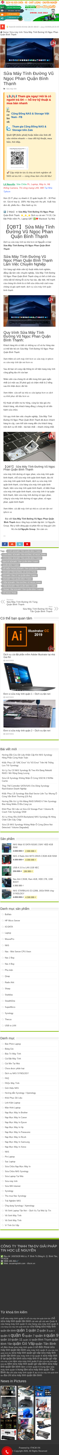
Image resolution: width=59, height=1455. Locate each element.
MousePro (9, 939)
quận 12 (27, 1339)
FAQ (7, 1078)
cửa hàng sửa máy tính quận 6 (43, 1324)
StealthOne (10, 1001)
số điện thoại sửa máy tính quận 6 (18, 1347)
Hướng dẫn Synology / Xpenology (20, 1093)
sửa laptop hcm (38, 393)
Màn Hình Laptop (12, 1107)
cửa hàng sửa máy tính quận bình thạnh (22, 558)
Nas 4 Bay (9, 964)
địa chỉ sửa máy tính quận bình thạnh (20, 561)
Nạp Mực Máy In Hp (14, 1127)
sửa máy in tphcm (45, 359)
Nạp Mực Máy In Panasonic (18, 1132)
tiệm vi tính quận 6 (30, 1366)
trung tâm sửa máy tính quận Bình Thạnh (22, 589)
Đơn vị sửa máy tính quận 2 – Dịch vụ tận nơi (26, 730)
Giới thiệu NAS (12, 1088)
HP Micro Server (12, 920)
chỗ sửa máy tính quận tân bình (28, 1319)
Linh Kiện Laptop (12, 1103)
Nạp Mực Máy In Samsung (17, 1142)
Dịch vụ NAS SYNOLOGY (17, 1073)
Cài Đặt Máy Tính (13, 1058)
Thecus (8, 1019)
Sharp (7, 988)
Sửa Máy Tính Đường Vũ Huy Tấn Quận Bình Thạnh (37, 609)
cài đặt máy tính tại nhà (25, 508)
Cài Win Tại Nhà (12, 1063)
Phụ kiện (9, 970)
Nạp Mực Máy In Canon (16, 1117)
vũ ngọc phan (9, 593)
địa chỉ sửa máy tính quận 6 (20, 1372)
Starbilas (9, 995)
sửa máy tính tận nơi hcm (18, 362)
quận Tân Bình (45, 1343)
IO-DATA (9, 927)
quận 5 (5, 1335)
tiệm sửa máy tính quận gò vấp (24, 1363)
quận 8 (40, 1335)
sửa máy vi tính (6, 1361)
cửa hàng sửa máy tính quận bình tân (15, 1327)
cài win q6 (37, 1321)
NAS (7, 945)
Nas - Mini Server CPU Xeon (18, 951)
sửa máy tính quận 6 (37, 1350)
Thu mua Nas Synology (15, 1196)
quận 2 (33, 1330)
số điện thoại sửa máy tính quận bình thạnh (24, 568)
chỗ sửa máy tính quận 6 (13, 1318)
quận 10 (6, 1339)
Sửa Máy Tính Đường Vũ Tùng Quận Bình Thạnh (22, 602)
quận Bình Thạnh (11, 565)
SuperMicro (10, 1007)
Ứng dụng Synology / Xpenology (19, 1206)
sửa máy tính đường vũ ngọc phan (19, 572)
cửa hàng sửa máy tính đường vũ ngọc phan (24, 555)
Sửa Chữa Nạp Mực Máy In (18, 1166)
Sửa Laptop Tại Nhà (14, 1176)
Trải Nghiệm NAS (13, 1201)
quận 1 (22, 1330)
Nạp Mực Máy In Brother (16, 1112)
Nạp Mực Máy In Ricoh (15, 1137)
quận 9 (52, 1335)
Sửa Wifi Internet (12, 1186)
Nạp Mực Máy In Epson (16, 1122)
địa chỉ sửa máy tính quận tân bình (23, 1375)
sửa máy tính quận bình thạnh (17, 579)
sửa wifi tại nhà (21, 393)
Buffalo (8, 914)
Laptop (8, 933)
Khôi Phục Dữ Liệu (13, 1098)
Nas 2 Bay (9, 958)
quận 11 (16, 1339)
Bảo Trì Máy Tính (13, 1054)
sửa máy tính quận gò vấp (26, 1352)
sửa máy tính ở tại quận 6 (29, 1356)
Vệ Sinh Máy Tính (13, 1215)
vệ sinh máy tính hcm (23, 359)
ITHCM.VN (35, 1448)
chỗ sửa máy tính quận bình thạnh (24, 551)
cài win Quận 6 (49, 1321)
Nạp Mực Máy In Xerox (15, 1147)
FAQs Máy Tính (12, 1083)
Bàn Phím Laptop (13, 1044)
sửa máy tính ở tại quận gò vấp (39, 1358)
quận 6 (18, 1335)
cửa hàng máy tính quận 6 (14, 1324)
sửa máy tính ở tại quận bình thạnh (20, 575)
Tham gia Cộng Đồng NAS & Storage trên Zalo (29, 128)
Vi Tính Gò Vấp (12, 1225)
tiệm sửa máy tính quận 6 (26, 1361)
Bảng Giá (9, 1049)
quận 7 (30, 1335)
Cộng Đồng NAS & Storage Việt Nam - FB (30, 115)
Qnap (7, 976)
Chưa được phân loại (14, 1068)
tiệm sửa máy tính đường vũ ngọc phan (22, 582)
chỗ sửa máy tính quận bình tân (38, 1318)
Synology (9, 1013)
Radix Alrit (9, 982)
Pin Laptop (10, 1156)
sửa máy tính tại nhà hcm (22, 242)
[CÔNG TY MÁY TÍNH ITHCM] (29, 10)
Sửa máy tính (16, 32)
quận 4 (52, 1331)
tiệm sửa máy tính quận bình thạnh (19, 586)
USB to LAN (10, 1025)
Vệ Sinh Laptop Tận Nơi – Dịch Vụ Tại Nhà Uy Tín (28, 1210)
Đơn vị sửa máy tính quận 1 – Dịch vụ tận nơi (26, 693)
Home (5, 32)
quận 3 (43, 1330)
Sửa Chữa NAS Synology (16, 1171)
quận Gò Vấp (24, 1343)
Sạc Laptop (10, 1161)
